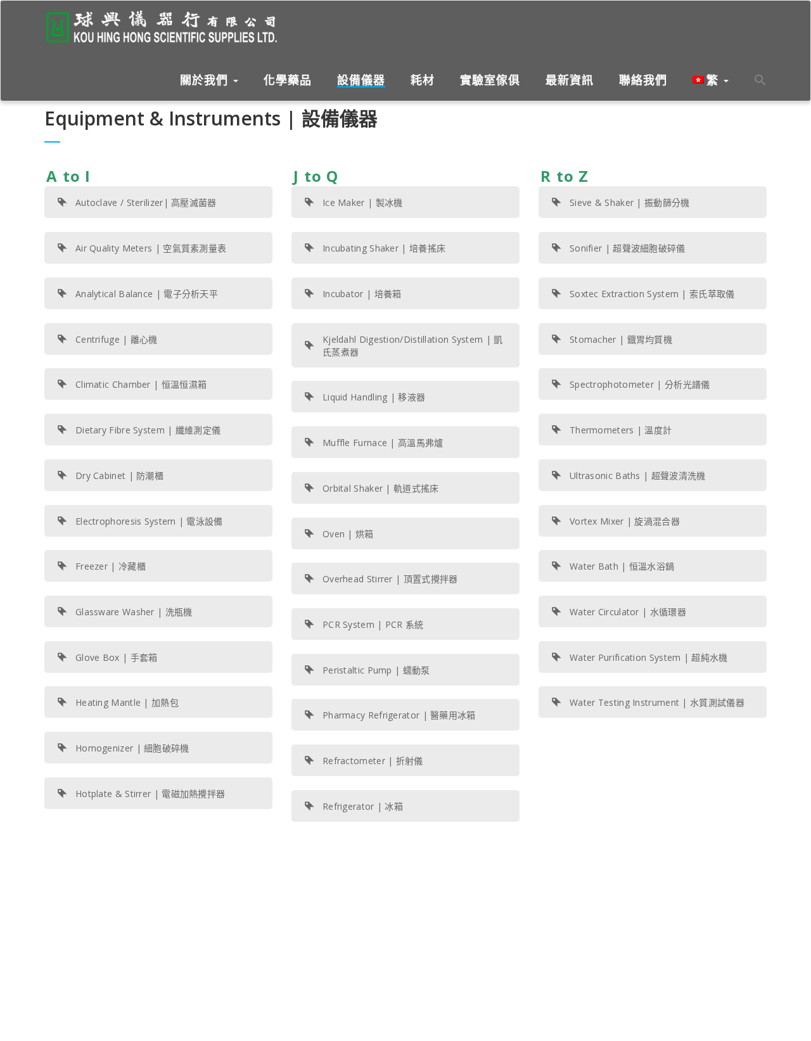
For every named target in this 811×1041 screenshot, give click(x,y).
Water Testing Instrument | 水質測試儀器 (657, 702)
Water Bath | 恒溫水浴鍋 (622, 566)
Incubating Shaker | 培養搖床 (383, 248)
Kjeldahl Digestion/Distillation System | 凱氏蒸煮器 (412, 345)
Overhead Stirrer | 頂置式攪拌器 (390, 579)
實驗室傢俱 (490, 80)
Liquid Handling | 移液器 (373, 397)
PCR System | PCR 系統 (373, 624)
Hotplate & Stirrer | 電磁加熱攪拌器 (150, 794)
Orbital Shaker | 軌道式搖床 (380, 488)
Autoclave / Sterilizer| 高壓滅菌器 (146, 202)
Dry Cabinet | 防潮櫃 (119, 475)
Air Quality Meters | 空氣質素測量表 (150, 248)
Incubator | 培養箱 (362, 294)
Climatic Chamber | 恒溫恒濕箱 (141, 384)
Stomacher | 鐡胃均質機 (621, 339)
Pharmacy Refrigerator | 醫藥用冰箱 (399, 715)
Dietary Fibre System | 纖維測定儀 (147, 430)
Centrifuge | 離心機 (116, 339)
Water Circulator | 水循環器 (628, 612)
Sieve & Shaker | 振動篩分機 (630, 202)
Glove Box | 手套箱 (116, 657)
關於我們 (206, 79)
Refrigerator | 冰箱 (362, 806)
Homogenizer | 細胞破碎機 (132, 748)
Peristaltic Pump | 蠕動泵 (376, 670)
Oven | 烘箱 (348, 534)
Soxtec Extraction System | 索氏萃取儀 (652, 294)
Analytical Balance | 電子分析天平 (146, 294)
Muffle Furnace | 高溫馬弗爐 (383, 443)
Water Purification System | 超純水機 (649, 657)
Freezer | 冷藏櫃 (110, 566)
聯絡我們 (643, 80)
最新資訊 (570, 80)
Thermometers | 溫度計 (621, 430)
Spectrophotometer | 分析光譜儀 (640, 384)
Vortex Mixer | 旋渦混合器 (625, 521)
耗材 (423, 80)
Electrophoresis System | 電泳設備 (149, 521)
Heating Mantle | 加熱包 (127, 702)
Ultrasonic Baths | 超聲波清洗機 (638, 475)
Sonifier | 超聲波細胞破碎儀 (628, 248)
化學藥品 (288, 80)
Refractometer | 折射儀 (372, 761)
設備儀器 (361, 80)
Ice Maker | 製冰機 (362, 202)
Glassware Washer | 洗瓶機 (134, 612)
